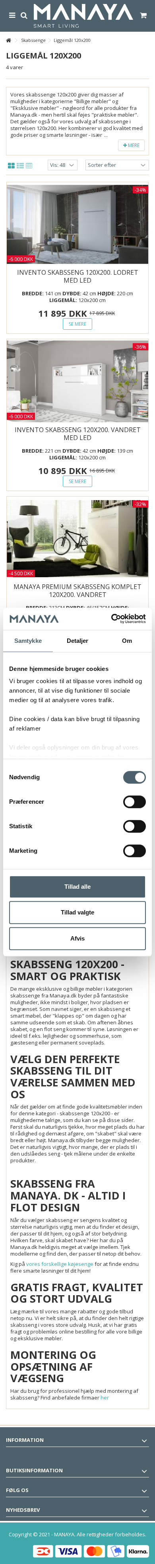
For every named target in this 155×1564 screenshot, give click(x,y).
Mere (133, 145)
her (105, 1397)
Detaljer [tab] (78, 640)
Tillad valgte (77, 912)
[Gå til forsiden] (8, 40)
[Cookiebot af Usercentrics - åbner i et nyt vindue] (111, 619)
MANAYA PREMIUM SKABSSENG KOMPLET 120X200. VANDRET (77, 590)
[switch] (134, 801)
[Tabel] (29, 166)
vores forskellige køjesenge (59, 1263)
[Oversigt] (20, 166)
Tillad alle (77, 886)
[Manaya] (83, 16)
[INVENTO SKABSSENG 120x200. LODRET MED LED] (77, 224)
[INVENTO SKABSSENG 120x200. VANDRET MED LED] (77, 381)
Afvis (77, 938)
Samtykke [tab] (28, 640)
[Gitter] (11, 166)
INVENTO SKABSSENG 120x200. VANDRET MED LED (78, 433)
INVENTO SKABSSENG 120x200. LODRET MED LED (77, 276)
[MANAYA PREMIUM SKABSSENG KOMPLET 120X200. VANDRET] (77, 539)
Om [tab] (127, 640)
